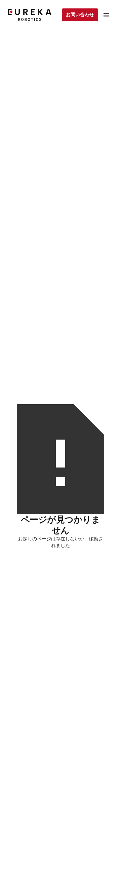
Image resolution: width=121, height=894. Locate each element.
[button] (106, 15)
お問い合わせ (80, 14)
